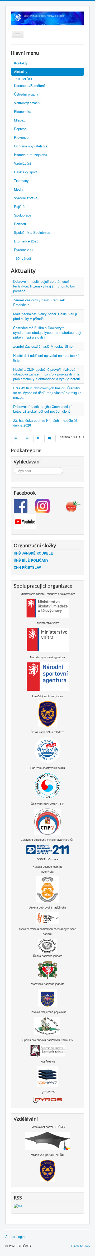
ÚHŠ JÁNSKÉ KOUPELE (33, 553)
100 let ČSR (25, 78)
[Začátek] (16, 438)
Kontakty (21, 62)
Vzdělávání (22, 163)
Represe (20, 128)
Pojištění (20, 206)
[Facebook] (24, 505)
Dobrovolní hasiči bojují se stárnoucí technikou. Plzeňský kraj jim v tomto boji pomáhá (44, 286)
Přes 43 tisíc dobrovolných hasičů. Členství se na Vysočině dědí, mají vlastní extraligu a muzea (47, 392)
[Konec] (50, 438)
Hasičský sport (25, 171)
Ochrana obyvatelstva (31, 145)
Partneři (20, 223)
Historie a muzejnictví (30, 154)
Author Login (15, 1236)
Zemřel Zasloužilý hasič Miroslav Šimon (43, 346)
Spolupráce (22, 215)
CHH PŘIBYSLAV (27, 567)
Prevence (21, 137)
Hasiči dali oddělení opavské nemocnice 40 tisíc (46, 358)
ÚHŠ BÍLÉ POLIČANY (31, 560)
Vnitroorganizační (27, 102)
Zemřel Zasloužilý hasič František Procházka (39, 302)
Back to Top (80, 1245)
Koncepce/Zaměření (29, 85)
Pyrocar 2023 (24, 249)
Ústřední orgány (26, 94)
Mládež (19, 120)
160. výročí (22, 258)
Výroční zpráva (25, 197)
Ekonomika (22, 111)
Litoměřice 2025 (26, 241)
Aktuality (20, 71)
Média (18, 189)
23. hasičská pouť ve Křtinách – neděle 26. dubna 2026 (46, 423)
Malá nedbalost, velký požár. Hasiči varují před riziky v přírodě (45, 316)
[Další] (39, 438)
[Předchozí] (27, 438)
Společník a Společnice (32, 232)
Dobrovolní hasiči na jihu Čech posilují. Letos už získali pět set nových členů (43, 409)
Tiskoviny (21, 180)
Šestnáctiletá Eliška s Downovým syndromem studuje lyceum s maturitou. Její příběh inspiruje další (47, 332)
